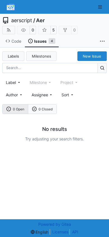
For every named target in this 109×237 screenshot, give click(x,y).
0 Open (18, 109)
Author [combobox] (12, 94)
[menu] (68, 94)
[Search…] (102, 68)
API (75, 231)
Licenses (60, 231)
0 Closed (46, 109)
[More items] (102, 41)
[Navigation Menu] (100, 7)
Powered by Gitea (54, 224)
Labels (13, 56)
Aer (40, 20)
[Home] (10, 7)
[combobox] (13, 82)
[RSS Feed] (8, 30)
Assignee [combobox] (40, 94)
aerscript (21, 20)
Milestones (41, 56)
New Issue (92, 56)
